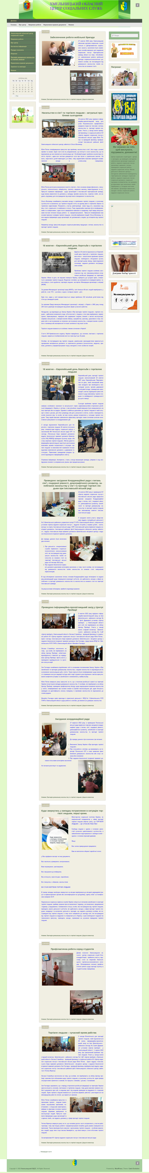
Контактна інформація (19, 46)
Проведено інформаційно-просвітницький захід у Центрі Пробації (72, 608)
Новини (71, 25)
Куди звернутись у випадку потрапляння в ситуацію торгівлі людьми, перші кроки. (72, 812)
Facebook (137, 5)
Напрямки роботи (34, 25)
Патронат (14, 53)
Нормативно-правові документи (54, 25)
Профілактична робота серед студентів (72, 948)
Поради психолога (17, 50)
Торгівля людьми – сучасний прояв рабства (72, 1032)
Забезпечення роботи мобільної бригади (72, 37)
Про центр (22, 25)
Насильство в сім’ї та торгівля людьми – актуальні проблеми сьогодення (72, 114)
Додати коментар (88, 99)
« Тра (16, 96)
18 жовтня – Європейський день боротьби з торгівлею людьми (72, 247)
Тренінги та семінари (18, 67)
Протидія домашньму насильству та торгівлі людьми (64, 99)
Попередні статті (45, 1152)
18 (16, 89)
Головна (13, 25)
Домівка (13, 21)
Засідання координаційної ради (72, 718)
